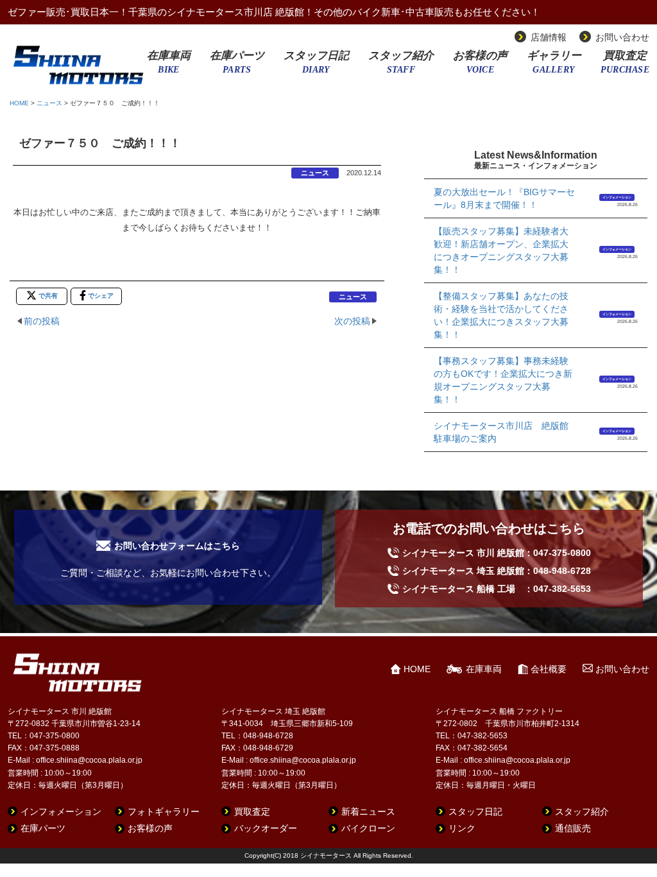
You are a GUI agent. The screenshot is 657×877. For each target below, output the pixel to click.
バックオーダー (265, 828)
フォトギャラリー (164, 811)
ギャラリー (554, 66)
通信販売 (573, 828)
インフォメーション (616, 197)
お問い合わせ (622, 37)
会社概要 (549, 669)
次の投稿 (352, 321)
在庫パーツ (237, 66)
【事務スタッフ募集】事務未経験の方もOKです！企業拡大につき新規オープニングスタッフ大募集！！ (503, 380)
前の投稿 (42, 321)
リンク (461, 828)
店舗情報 (549, 37)
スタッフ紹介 (401, 66)
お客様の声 (480, 66)
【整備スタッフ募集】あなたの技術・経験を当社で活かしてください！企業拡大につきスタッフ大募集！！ (501, 315)
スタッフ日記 (316, 66)
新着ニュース (368, 811)
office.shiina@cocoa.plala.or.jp (89, 760)
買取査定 (625, 66)
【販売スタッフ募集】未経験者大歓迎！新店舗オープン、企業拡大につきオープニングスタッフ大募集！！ (501, 250)
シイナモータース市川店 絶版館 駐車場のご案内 (505, 432)
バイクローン (368, 828)
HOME (19, 103)
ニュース (49, 103)
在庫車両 (169, 66)
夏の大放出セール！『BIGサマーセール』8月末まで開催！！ (504, 198)
